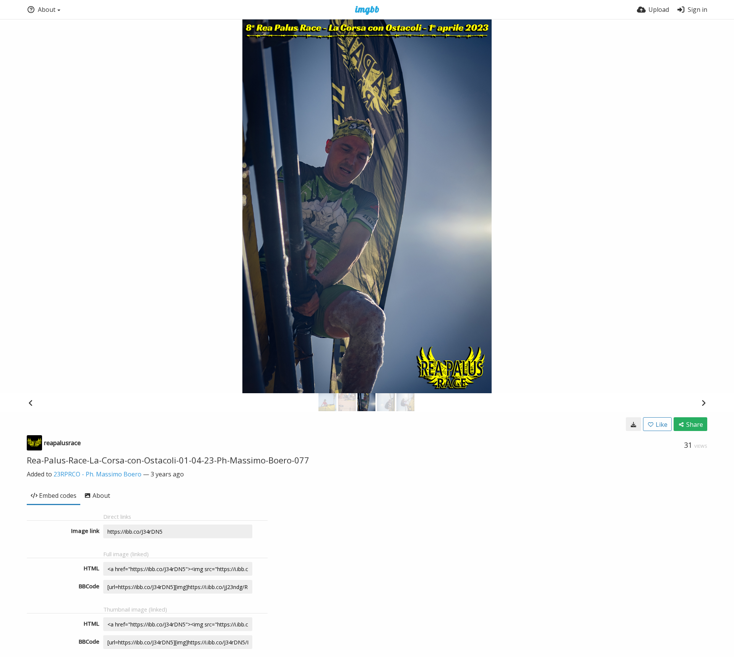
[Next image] (703, 402)
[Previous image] (30, 402)
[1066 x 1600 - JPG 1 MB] (633, 424)
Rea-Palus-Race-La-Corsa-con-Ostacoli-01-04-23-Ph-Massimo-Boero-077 (168, 460)
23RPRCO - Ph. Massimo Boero (97, 474)
